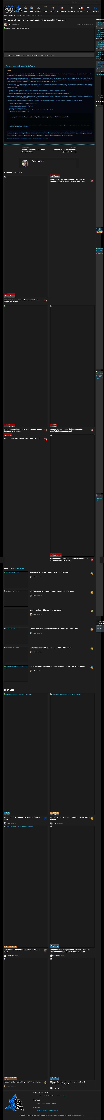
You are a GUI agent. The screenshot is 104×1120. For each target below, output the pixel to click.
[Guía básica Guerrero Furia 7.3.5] (99, 555)
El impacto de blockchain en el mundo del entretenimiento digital (67, 1083)
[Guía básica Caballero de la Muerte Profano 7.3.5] (26, 887)
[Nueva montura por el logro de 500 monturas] (26, 1019)
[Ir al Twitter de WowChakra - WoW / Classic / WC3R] (10, 2)
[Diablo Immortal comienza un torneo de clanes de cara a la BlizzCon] (26, 366)
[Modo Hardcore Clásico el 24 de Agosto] (16, 617)
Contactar (48, 1095)
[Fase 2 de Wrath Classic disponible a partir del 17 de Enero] (16, 636)
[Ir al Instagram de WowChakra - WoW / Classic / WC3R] (25, 2)
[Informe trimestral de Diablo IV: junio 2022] (2, 560)
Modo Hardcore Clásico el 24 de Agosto (46, 610)
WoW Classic (54, 812)
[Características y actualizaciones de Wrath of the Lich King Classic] (16, 673)
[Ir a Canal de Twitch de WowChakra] (13, 2)
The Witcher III (55, 177)
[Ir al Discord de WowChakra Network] (19, 2)
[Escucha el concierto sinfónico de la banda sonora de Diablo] (26, 237)
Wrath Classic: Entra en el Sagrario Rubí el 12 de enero (52, 591)
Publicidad (53, 1103)
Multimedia (7, 295)
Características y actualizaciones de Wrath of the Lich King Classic (57, 666)
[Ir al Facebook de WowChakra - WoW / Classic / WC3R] (6, 2)
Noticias (20, 568)
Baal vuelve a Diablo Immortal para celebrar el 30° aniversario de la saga (69, 559)
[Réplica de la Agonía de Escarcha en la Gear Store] (26, 754)
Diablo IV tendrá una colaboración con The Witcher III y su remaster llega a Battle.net (67, 181)
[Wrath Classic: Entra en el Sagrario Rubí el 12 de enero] (16, 598)
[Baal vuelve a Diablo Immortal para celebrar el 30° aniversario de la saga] (72, 496)
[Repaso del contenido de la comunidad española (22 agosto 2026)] (72, 366)
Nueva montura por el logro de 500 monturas (22, 1082)
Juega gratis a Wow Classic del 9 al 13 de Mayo (49, 572)
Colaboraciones (56, 1095)
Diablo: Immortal (9, 297)
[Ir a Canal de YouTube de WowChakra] (16, 2)
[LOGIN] (98, 2)
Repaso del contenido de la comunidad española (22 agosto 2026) (66, 430)
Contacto (98, 1118)
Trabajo (63, 1095)
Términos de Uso (53, 1110)
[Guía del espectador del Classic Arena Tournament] (16, 655)
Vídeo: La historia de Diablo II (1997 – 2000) (21, 438)
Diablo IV (7, 293)
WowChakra (54, 945)
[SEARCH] (70, 2)
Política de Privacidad (42, 1110)
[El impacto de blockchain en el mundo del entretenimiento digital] (72, 1019)
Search (95, 2)
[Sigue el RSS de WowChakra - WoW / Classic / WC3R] (22, 2)
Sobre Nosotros (41, 1095)
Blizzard (7, 812)
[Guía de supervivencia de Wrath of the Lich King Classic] (72, 754)
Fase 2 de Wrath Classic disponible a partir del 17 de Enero (54, 629)
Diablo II (53, 426)
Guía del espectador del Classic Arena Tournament (51, 647)
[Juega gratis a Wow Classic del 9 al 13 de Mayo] (16, 579)
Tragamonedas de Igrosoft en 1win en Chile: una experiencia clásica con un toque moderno (70, 950)
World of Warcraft (10, 947)
